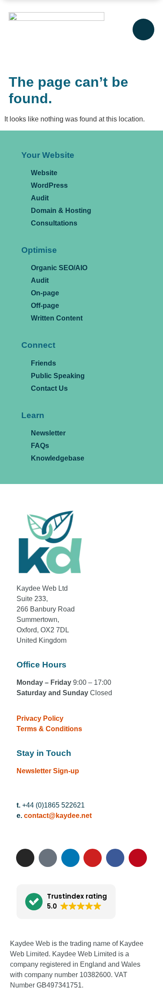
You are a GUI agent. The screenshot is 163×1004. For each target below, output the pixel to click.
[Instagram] (25, 858)
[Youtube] (92, 858)
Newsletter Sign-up (48, 771)
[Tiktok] (48, 858)
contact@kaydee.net (58, 815)
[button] (66, 901)
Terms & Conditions (49, 729)
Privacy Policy (40, 718)
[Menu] (143, 29)
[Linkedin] (70, 858)
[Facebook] (115, 858)
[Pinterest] (138, 858)
